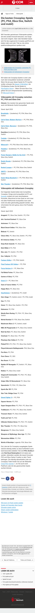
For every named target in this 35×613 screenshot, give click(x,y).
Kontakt (22, 592)
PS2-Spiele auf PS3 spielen (10, 584)
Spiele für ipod (7, 579)
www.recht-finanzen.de (17, 605)
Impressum (29, 592)
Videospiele (19, 13)
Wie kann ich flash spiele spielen (12, 503)
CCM (24, 547)
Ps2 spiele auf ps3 (8, 576)
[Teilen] (8, 478)
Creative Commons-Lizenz (21, 549)
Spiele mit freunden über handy (11, 505)
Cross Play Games (7, 464)
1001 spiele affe (7, 574)
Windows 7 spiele (7, 512)
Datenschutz (14, 592)
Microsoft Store (8, 93)
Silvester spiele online (8, 507)
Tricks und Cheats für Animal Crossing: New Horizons (25, 560)
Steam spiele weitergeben (9, 510)
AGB (8, 592)
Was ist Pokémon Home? (9, 560)
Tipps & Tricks (9, 13)
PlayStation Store (7, 88)
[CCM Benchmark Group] (17, 599)
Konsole (4, 196)
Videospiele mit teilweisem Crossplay (16, 72)
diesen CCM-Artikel (21, 84)
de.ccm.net (29, 547)
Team (4, 592)
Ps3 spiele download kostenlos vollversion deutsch (18, 582)
